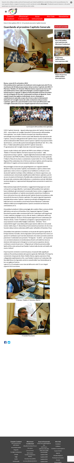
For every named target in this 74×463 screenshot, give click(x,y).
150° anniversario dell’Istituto (16, 444)
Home (5, 23)
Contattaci (58, 444)
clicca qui (44, 4)
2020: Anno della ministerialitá (44, 451)
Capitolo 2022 (44, 461)
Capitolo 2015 (44, 459)
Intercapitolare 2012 (14, 23)
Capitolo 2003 (44, 454)
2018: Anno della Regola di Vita (44, 444)
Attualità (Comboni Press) (30, 446)
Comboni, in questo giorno (58, 448)
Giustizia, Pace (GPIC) (30, 458)
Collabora (58, 446)
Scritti (16, 459)
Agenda (58, 453)
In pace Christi (58, 451)
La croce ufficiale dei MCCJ (30, 461)
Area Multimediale (16, 447)
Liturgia (16, 454)
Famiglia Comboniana (16, 452)
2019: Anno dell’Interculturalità (44, 447)
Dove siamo (30, 453)
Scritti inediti (16, 461)
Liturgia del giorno (58, 455)
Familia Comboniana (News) (30, 455)
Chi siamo (30, 448)
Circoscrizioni (30, 450)
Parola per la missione (58, 457)
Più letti (58, 460)
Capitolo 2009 (44, 457)
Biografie (16, 449)
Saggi (16, 456)
